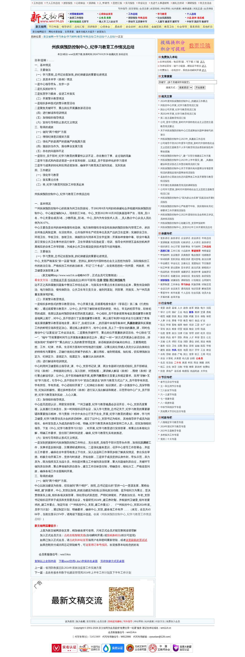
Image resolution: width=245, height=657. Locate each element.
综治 (208, 333)
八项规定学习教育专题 (171, 422)
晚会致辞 (196, 255)
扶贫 (162, 371)
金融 (197, 345)
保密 (208, 316)
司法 (208, 354)
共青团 (177, 358)
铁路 (208, 341)
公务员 (102, 17)
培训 (191, 324)
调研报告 (192, 3)
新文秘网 (41, 26)
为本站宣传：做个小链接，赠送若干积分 (183, 66)
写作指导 (122, 8)
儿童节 (161, 21)
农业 (162, 358)
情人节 (102, 21)
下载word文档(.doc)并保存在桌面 (78, 561)
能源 (185, 329)
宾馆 (191, 345)
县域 (174, 308)
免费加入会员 (173, 621)
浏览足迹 (197, 8)
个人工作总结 (53, 3)
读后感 (200, 17)
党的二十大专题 (168, 439)
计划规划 (196, 280)
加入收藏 (80, 621)
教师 (197, 312)
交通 (203, 312)
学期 (185, 366)
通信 (191, 341)
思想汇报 (117, 3)
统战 (203, 329)
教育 (80, 36)
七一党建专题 (167, 398)
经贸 (180, 329)
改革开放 (175, 297)
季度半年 (165, 293)
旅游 (162, 337)
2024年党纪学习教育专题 (173, 426)
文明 (197, 329)
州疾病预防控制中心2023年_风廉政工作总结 (182, 139)
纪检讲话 (185, 242)
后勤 (180, 345)
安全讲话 (185, 267)
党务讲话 (165, 238)
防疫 (174, 316)
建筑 (162, 350)
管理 (191, 333)
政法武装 (196, 267)
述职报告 (68, 3)
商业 (196, 362)
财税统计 (206, 267)
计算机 (169, 358)
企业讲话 (185, 238)
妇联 (192, 358)
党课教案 (165, 242)
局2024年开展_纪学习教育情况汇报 (178, 113)
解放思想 (206, 288)
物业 (191, 329)
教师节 (205, 21)
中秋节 (190, 21)
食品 (197, 320)
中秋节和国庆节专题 (170, 407)
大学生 (204, 371)
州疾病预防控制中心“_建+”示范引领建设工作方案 (185, 155)
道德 (174, 354)
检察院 (185, 371)
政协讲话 (206, 242)
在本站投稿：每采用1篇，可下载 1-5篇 (182, 61)
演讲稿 (92, 3)
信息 (162, 333)
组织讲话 (165, 246)
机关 (203, 333)
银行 (191, 320)
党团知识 (196, 263)
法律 (180, 333)
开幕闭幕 (165, 297)
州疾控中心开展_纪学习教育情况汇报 (179, 105)
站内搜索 (176, 8)
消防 (185, 341)
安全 (197, 316)
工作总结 (38, 3)
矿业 (203, 320)
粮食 (174, 329)
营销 (168, 354)
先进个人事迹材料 (160, 3)
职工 (197, 354)
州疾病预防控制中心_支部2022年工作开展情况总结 (186, 227)
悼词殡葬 (165, 259)
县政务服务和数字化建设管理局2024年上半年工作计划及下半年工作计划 (88, 572)
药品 (168, 337)
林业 (208, 350)
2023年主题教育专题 (170, 430)
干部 (180, 320)
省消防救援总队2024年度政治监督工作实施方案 (73, 567)
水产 (203, 324)
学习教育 (162, 14)
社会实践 (196, 293)
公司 (168, 312)
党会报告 (196, 276)
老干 (174, 337)
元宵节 (85, 21)
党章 (108, 17)
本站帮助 (165, 8)
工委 (197, 324)
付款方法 (160, 621)
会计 (208, 324)
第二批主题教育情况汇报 (173, 118)
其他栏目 (208, 26)
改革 (191, 308)
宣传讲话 (165, 276)
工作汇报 (175, 250)
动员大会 (206, 293)
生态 (162, 362)
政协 (185, 308)
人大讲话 (196, 242)
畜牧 (174, 324)
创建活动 (175, 276)
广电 (180, 354)
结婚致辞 (206, 255)
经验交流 (206, 284)
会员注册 (144, 8)
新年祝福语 (75, 21)
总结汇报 (79, 26)
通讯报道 (185, 288)
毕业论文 (142, 3)
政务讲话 (175, 238)
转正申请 (165, 267)
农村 (197, 333)
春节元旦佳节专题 (169, 382)
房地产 (169, 371)
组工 (162, 366)
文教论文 (185, 263)
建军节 (175, 21)
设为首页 (69, 621)
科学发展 (175, 293)
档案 (191, 316)
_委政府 (118, 26)
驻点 (162, 324)
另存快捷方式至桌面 (112, 561)
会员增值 (208, 8)
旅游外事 (196, 271)
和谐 (197, 337)
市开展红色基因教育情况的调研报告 (178, 185)
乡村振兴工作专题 (169, 435)
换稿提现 (123, 54)
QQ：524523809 (92, 636)
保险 (203, 316)
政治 (174, 333)
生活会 (169, 362)
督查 (168, 333)
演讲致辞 (92, 26)
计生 (168, 320)
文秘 (162, 341)
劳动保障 (175, 271)
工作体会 (175, 284)
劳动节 (131, 21)
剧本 (194, 17)
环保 (168, 324)
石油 (180, 341)
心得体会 (80, 3)
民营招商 (175, 242)
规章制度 (165, 284)
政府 (168, 308)
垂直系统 (195, 26)
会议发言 (175, 288)
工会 (180, 312)
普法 (203, 337)
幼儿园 (185, 358)
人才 (191, 337)
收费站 (206, 366)
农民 (207, 362)
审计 (162, 312)
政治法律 (206, 259)
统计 (191, 350)
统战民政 (165, 271)
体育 (174, 366)
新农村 (198, 366)
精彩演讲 (185, 259)
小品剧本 (185, 250)
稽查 (191, 366)
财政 (197, 308)
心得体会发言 (106, 14)
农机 (197, 341)
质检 (208, 312)
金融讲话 (206, 271)
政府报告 (206, 276)
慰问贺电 (196, 259)
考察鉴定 (206, 250)
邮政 (168, 350)
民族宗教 (196, 284)
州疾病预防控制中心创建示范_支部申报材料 (182, 223)
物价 (185, 324)
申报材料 (165, 255)
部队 (180, 337)
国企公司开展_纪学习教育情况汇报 (178, 109)
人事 (162, 320)
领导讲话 (67, 26)
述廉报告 (175, 280)
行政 (185, 333)
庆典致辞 (185, 255)
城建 (168, 316)
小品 (189, 17)
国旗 (185, 316)
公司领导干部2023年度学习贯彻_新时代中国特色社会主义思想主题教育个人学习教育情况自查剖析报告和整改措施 (187, 147)
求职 (174, 341)
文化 (168, 366)
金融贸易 (156, 26)
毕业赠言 (165, 263)
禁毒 (174, 320)
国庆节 (197, 21)
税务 (180, 350)
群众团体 (175, 267)
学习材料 (72, 36)
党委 (162, 308)
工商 (203, 354)
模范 (162, 316)
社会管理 (182, 26)
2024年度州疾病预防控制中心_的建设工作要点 (183, 101)
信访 (168, 345)
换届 (184, 362)
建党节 (168, 21)
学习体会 (61, 36)
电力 (203, 308)
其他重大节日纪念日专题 (173, 411)
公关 (168, 341)
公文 (208, 337)
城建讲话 (185, 271)
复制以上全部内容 (45, 561)
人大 (180, 308)
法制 (180, 366)
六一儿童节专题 (168, 394)
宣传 (162, 329)
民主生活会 (206, 3)
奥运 (180, 316)
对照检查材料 (76, 14)
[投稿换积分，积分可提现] (186, 52)
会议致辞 (175, 255)
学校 (208, 345)
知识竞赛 (196, 288)
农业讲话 (196, 238)
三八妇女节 (112, 21)
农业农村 (131, 26)
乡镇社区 (185, 276)
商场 (185, 337)
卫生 (174, 345)
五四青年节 (141, 21)
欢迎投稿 (154, 8)
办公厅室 (175, 246)
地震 (185, 350)
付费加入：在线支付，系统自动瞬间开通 (183, 70)
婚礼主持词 (178, 3)
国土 (185, 354)
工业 (203, 350)
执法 (168, 329)
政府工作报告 (76, 17)
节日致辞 (206, 263)
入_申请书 (104, 3)
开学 (197, 350)
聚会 (185, 345)
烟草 (180, 324)
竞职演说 (175, 259)
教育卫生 (169, 26)
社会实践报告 (164, 17)
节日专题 (54, 26)
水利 (162, 354)
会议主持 (165, 288)
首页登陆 (133, 8)
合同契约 (206, 280)
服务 (162, 345)
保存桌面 (187, 8)
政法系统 (144, 26)
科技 (190, 362)
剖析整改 (185, 246)
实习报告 (130, 3)
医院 (203, 345)
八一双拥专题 (167, 403)
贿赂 (201, 362)
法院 (208, 308)
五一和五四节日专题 (170, 386)
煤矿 (174, 312)
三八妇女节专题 (168, 390)
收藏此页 (113, 54)
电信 (185, 312)
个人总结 (191, 14)
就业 (203, 341)
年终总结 (142, 17)
